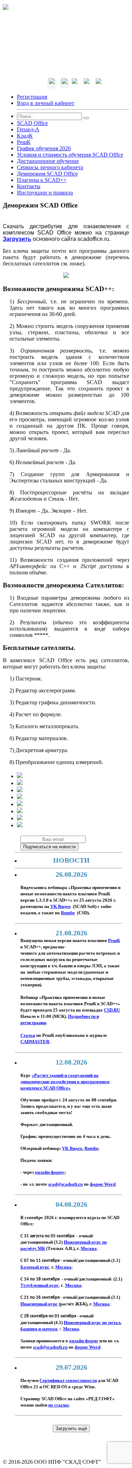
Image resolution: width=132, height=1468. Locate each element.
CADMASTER (34, 1041)
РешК (114, 940)
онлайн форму (49, 1172)
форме (102, 1184)
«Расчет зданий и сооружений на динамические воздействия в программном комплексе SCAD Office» (64, 1082)
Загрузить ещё (71, 1428)
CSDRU (112, 1010)
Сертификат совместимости (68, 1380)
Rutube (91, 1148)
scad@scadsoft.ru (65, 1184)
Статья (27, 1035)
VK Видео (72, 1148)
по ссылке (58, 1405)
